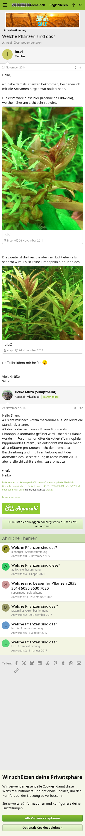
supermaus (18, 592)
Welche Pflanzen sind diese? (35, 565)
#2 (81, 408)
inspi (9, 43)
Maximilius (17, 610)
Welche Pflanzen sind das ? (34, 606)
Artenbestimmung (36, 552)
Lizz (13, 646)
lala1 (8, 234)
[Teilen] (75, 67)
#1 (81, 67)
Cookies (48, 786)
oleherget (17, 552)
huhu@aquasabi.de (35, 489)
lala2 (8, 344)
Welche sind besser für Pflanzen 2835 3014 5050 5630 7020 (43, 586)
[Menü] (5, 5)
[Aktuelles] (73, 5)
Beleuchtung (34, 592)
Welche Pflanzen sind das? (34, 547)
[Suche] (80, 5)
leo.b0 (15, 628)
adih (14, 569)
